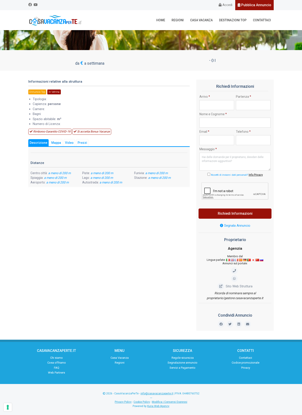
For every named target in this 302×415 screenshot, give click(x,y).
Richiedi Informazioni (235, 213)
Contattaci (262, 20)
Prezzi (82, 142)
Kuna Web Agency (158, 406)
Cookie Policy (142, 401)
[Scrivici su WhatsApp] (235, 279)
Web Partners (56, 372)
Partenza (243, 96)
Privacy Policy (123, 401)
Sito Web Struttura (239, 286)
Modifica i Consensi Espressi (169, 401)
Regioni (178, 20)
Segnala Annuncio (236, 226)
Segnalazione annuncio (182, 362)
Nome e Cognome (213, 114)
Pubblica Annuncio (255, 5)
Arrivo (204, 96)
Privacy (245, 367)
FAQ (56, 367)
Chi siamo (56, 357)
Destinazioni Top (233, 20)
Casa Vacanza (201, 20)
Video (69, 142)
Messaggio (208, 149)
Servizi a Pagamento (182, 367)
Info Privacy (256, 174)
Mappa (56, 142)
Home (160, 20)
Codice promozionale (245, 362)
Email (204, 131)
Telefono (243, 131)
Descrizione (38, 142)
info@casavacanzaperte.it (157, 393)
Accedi (227, 5)
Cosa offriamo (56, 362)
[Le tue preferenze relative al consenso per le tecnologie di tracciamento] (8, 407)
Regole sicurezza (183, 357)
